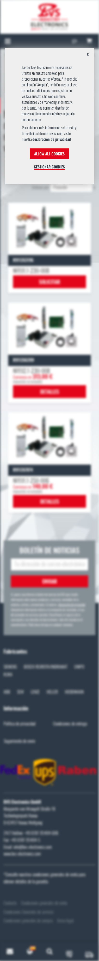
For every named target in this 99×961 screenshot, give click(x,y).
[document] (49, 117)
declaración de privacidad (51, 140)
